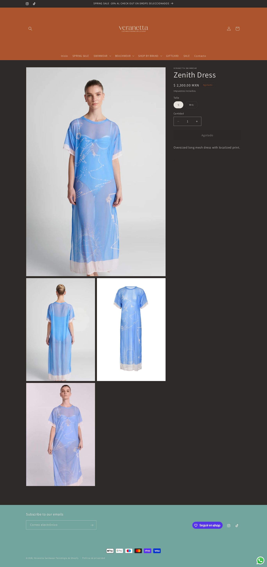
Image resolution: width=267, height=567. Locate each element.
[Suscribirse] (92, 525)
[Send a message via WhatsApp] (260, 560)
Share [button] (181, 159)
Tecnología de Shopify (67, 558)
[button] (30, 28)
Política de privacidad (93, 557)
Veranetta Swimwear (45, 558)
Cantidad (179, 113)
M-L (193, 106)
